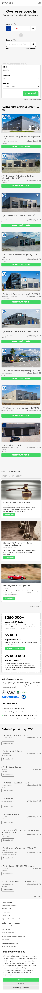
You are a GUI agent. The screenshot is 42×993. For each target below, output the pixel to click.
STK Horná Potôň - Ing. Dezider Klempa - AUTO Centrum (20, 831)
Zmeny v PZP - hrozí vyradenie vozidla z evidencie (17, 544)
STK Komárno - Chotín (11, 445)
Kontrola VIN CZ (6, 939)
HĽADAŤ (32, 93)
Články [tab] (4, 471)
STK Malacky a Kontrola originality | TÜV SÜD (19, 332)
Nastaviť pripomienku (14, 648)
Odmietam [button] (21, 984)
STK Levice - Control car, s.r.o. (14, 735)
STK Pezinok (7, 799)
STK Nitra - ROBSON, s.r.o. (13, 814)
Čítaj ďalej (9, 515)
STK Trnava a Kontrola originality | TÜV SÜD (19, 216)
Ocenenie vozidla (7, 926)
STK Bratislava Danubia (12, 767)
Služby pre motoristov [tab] (11, 476)
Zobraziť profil (8, 743)
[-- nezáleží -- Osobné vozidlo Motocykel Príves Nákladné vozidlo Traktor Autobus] (21, 86)
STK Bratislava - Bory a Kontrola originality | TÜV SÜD (20, 138)
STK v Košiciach (6, 915)
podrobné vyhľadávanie (35, 99)
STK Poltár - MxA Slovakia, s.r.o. (15, 783)
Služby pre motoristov (10, 923)
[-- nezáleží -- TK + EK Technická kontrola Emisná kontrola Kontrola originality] (21, 78)
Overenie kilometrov (8, 932)
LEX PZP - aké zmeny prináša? (17, 502)
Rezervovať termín (21, 146)
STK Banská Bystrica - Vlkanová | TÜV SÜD (20, 294)
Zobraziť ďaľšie (33, 606)
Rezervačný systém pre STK (10, 905)
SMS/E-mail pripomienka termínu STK (13, 936)
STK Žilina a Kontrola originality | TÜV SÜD (20, 371)
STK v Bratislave (6, 912)
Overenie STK (5, 929)
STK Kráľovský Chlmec (11, 751)
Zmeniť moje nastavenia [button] (21, 988)
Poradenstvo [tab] (15, 471)
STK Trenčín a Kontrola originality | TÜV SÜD (19, 256)
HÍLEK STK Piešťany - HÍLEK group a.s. (18, 882)
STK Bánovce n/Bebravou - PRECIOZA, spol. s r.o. (19, 849)
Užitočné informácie (9, 944)
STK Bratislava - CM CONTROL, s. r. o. (17, 866)
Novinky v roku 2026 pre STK (16, 586)
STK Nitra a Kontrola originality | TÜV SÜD (20, 408)
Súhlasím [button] (21, 980)
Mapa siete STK (6, 908)
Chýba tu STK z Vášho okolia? (10, 919)
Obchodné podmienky (8, 946)
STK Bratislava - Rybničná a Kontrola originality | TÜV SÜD (17, 177)
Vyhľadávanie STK (8, 902)
